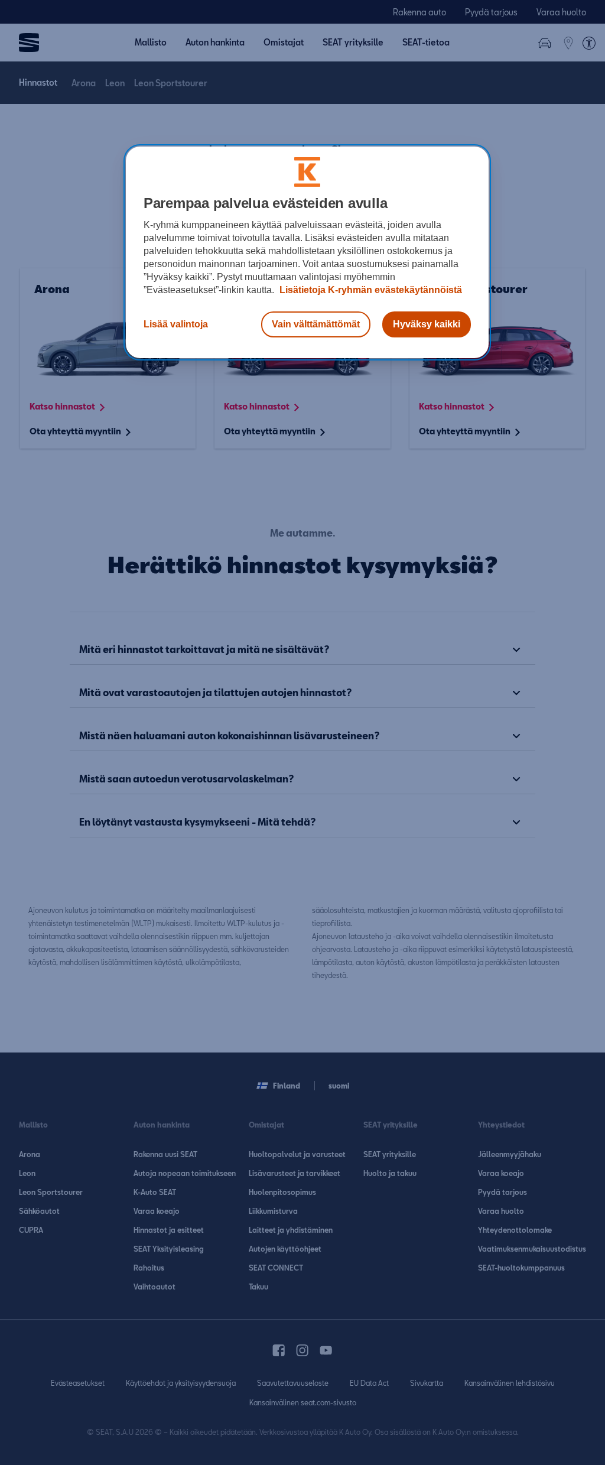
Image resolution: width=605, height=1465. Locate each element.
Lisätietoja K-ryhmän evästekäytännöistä (369, 290)
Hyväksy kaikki (426, 324)
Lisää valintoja (176, 324)
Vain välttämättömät (316, 324)
